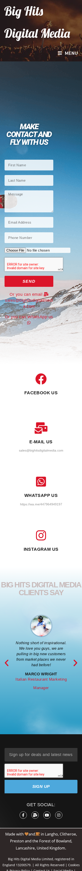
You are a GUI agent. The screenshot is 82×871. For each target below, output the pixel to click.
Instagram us (41, 549)
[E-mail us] (41, 428)
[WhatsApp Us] (41, 481)
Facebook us (41, 392)
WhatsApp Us (41, 495)
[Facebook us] (41, 379)
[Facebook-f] (23, 815)
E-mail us (41, 441)
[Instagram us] (41, 535)
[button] (6, 663)
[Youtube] (47, 815)
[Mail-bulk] (35, 815)
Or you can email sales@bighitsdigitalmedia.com (29, 300)
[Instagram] (58, 815)
